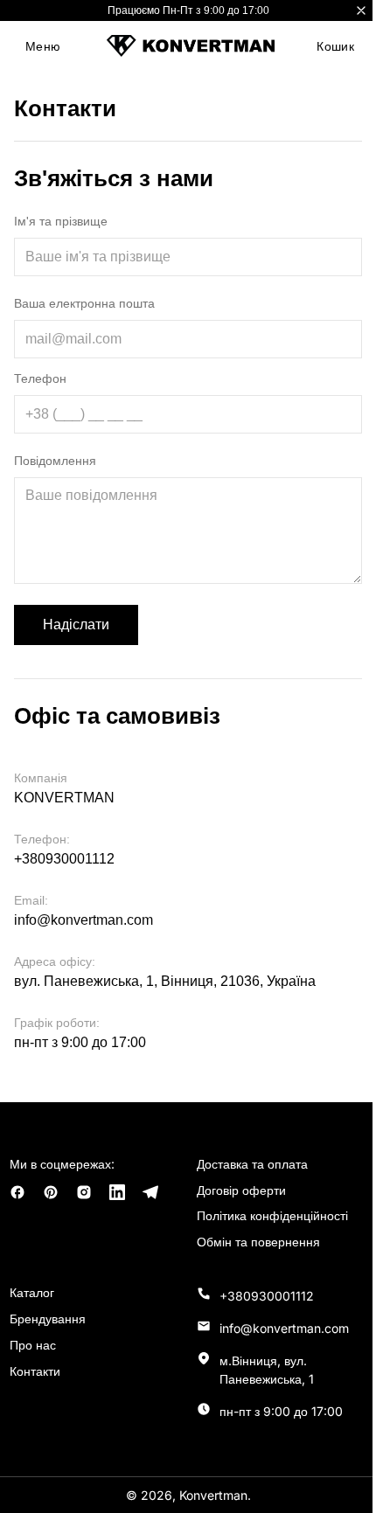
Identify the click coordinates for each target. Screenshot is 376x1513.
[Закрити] (361, 10)
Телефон (40, 378)
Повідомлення (55, 461)
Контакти (35, 1371)
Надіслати (76, 624)
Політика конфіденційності (272, 1215)
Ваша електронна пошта (84, 303)
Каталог (32, 1292)
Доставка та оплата (252, 1163)
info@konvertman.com (83, 920)
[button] (43, 46)
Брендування (48, 1318)
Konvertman (213, 1495)
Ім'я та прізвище (61, 221)
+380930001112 (64, 858)
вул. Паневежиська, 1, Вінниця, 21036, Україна (165, 981)
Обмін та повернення (258, 1241)
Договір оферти (241, 1190)
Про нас (33, 1344)
